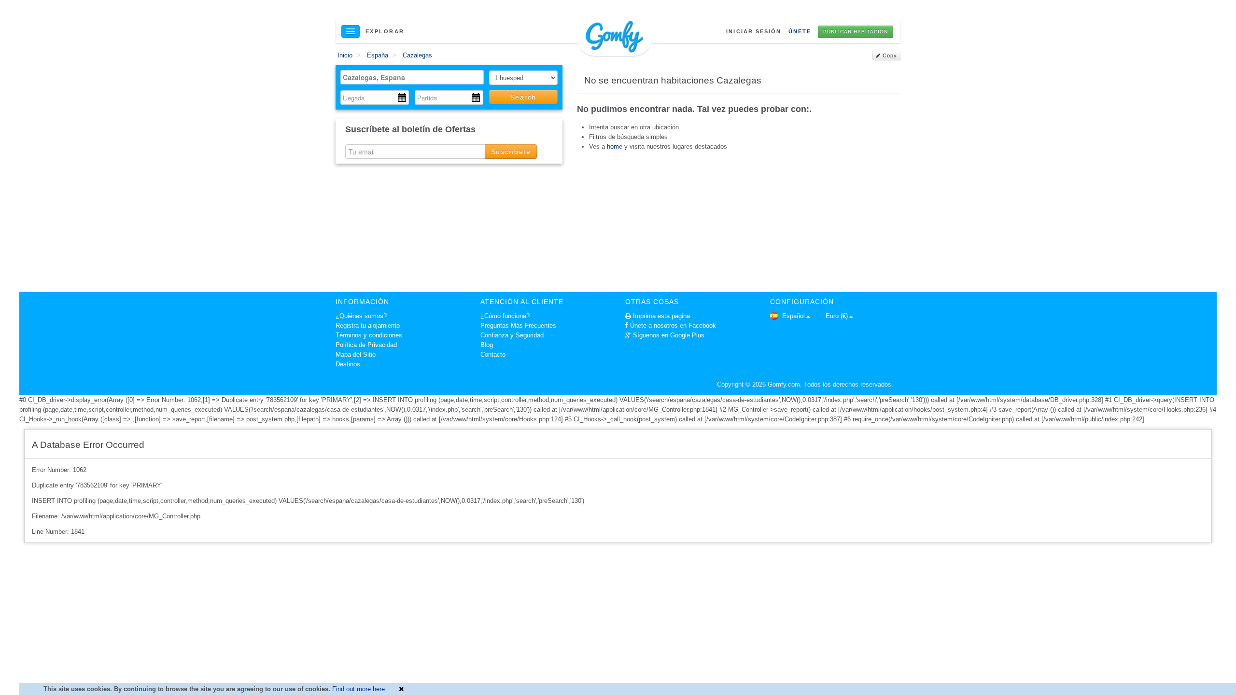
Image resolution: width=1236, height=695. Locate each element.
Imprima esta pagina (661, 316)
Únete (799, 31)
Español (792, 316)
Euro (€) (837, 316)
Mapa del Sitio (356, 354)
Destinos (348, 364)
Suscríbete (511, 151)
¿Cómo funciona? (505, 316)
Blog (486, 344)
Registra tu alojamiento (368, 325)
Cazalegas (417, 55)
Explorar (385, 31)
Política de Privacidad (366, 344)
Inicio (344, 55)
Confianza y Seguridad (512, 335)
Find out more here (358, 689)
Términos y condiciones (369, 335)
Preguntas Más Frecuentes (518, 325)
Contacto (493, 354)
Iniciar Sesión (753, 31)
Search (523, 97)
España (377, 55)
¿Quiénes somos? (361, 316)
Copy (889, 55)
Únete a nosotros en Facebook (673, 325)
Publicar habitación (855, 31)
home (614, 146)
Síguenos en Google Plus (668, 335)
